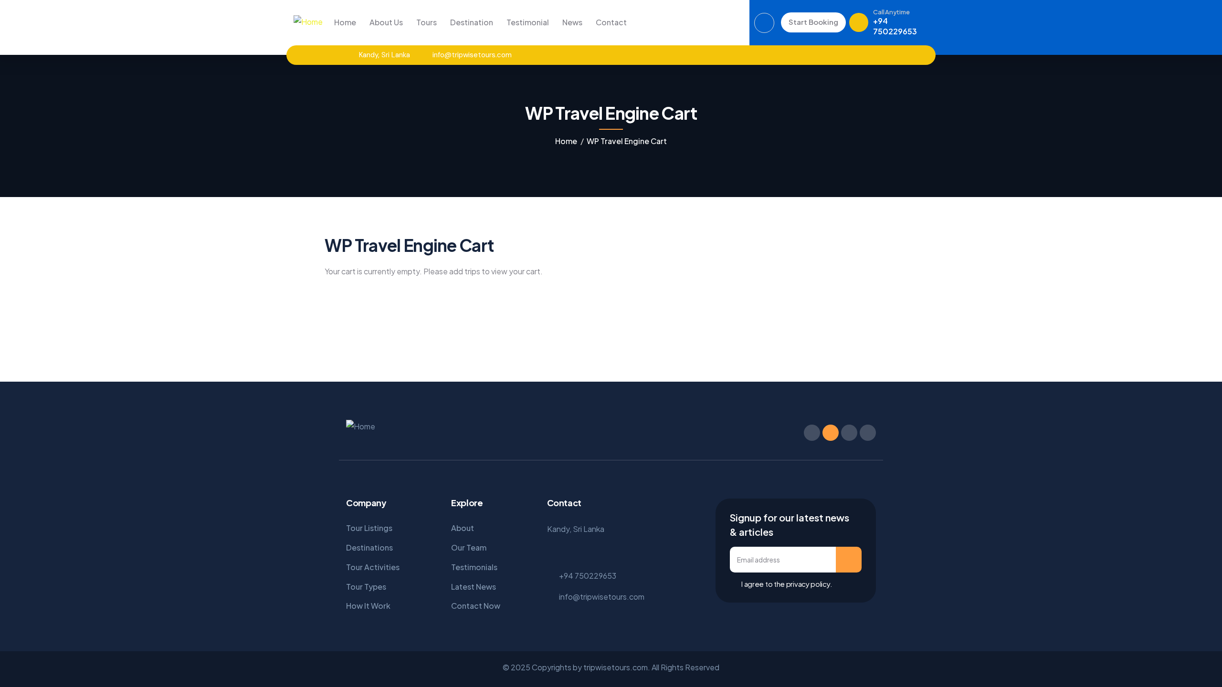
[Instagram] (855, 55)
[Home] (308, 22)
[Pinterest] (872, 55)
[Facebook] (822, 55)
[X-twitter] (830, 433)
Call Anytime (891, 12)
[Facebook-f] (812, 433)
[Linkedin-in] (849, 433)
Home (566, 141)
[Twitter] (839, 55)
